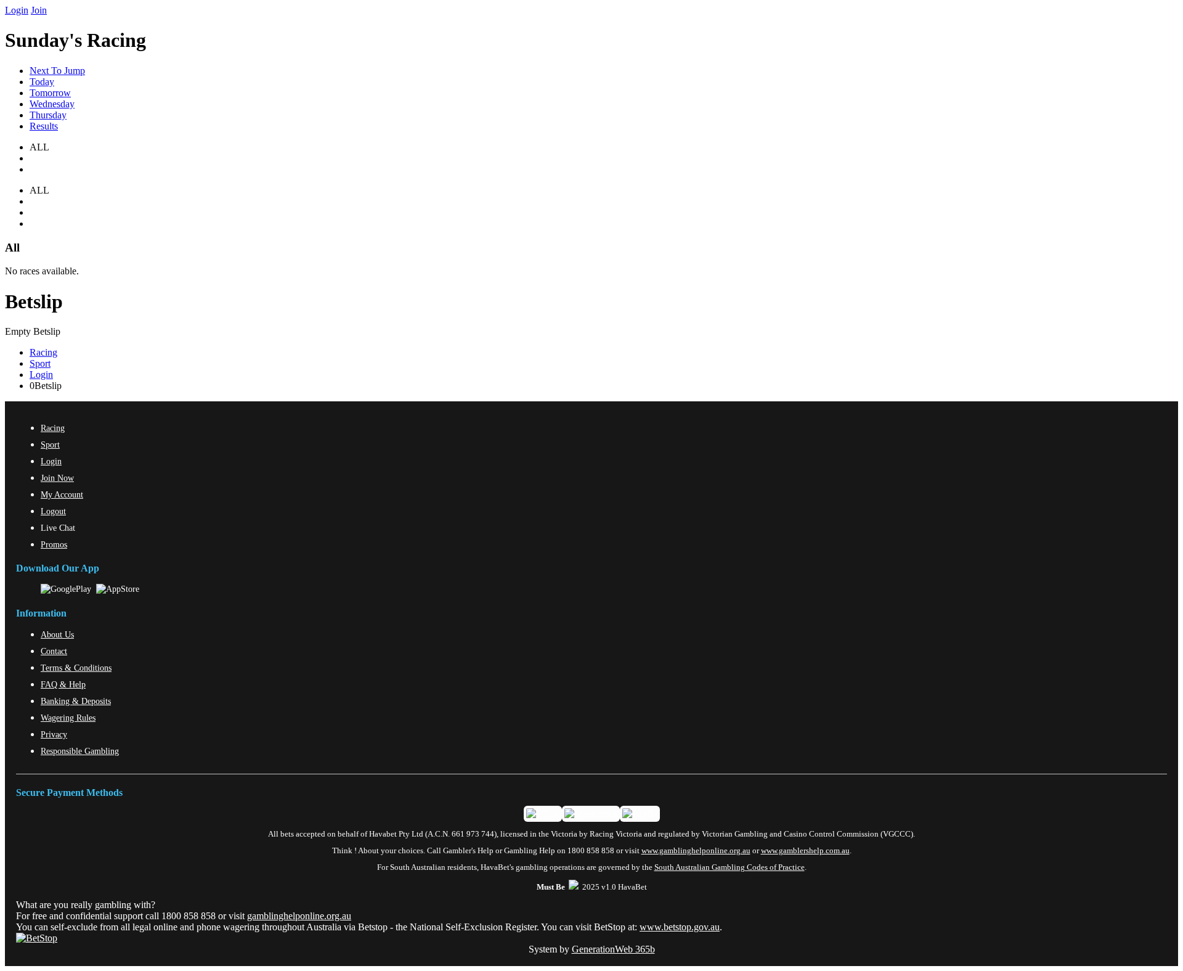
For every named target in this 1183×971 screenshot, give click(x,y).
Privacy (54, 734)
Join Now (57, 478)
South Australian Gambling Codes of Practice (729, 867)
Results (44, 126)
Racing (43, 352)
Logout (53, 511)
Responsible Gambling (80, 751)
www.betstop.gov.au (680, 927)
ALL (39, 190)
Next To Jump (57, 70)
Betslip (34, 301)
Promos (54, 544)
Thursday (48, 115)
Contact (54, 651)
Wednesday (52, 104)
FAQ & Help (63, 684)
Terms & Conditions (76, 668)
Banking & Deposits (76, 701)
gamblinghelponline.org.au (299, 916)
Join (39, 10)
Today (42, 81)
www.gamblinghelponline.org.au (695, 850)
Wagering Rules (68, 718)
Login (16, 10)
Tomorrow (50, 93)
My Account (62, 494)
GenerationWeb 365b (613, 949)
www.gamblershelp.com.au (805, 850)
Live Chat (58, 528)
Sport (40, 363)
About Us (57, 634)
